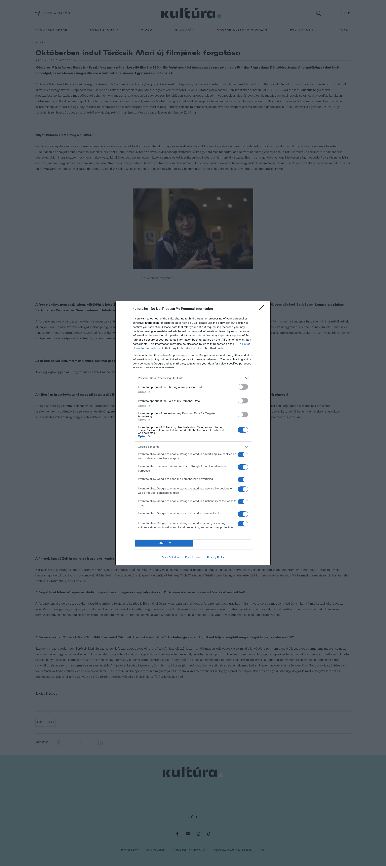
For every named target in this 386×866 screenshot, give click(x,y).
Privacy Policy (216, 557)
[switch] (243, 387)
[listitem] (193, 378)
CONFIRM (164, 543)
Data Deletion (170, 557)
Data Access (193, 557)
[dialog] (193, 433)
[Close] (262, 309)
